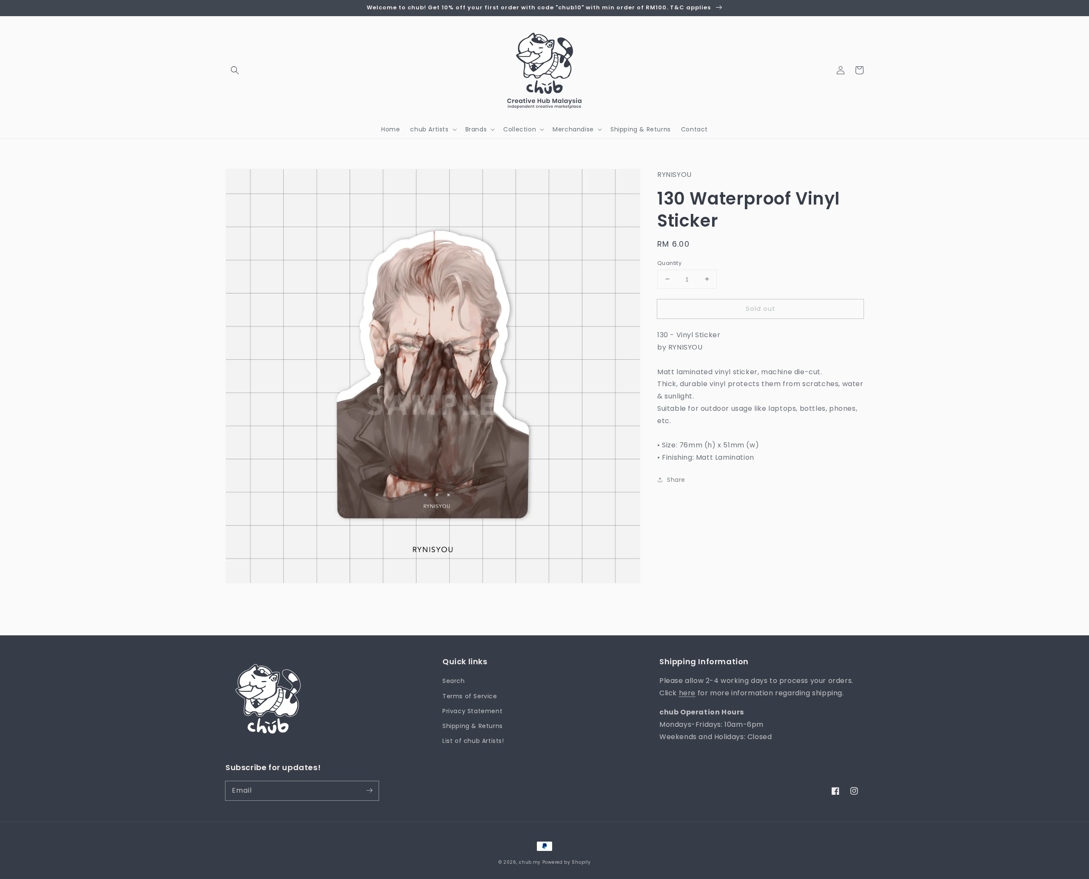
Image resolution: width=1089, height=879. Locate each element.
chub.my (530, 862)
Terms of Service (469, 696)
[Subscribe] (369, 790)
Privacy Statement (472, 711)
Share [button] (676, 479)
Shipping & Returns (472, 726)
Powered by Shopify (566, 862)
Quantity (669, 263)
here (687, 693)
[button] (234, 70)
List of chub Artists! (473, 741)
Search (453, 681)
